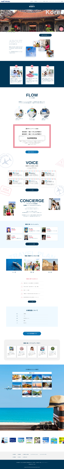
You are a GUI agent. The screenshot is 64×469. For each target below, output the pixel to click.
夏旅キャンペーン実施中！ (61, 29)
